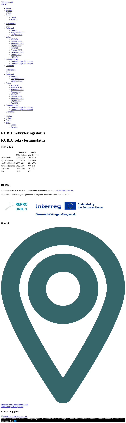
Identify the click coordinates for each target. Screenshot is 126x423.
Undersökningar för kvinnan (22, 61)
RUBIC (4, 4)
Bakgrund (10, 28)
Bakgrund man (16, 35)
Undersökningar (12, 59)
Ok (15, 421)
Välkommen (11, 24)
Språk (8, 15)
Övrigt (8, 13)
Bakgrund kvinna (17, 32)
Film (7, 26)
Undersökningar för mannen (22, 63)
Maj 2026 (14, 39)
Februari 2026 (16, 41)
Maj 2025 (14, 48)
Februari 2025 (16, 50)
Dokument (10, 66)
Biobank (14, 30)
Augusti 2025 (16, 46)
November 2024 (17, 52)
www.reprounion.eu (65, 190)
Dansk (13, 17)
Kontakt (9, 8)
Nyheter (9, 11)
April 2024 (15, 57)
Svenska (14, 19)
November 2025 (17, 43)
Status (8, 37)
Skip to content (7, 2)
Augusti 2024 (16, 55)
